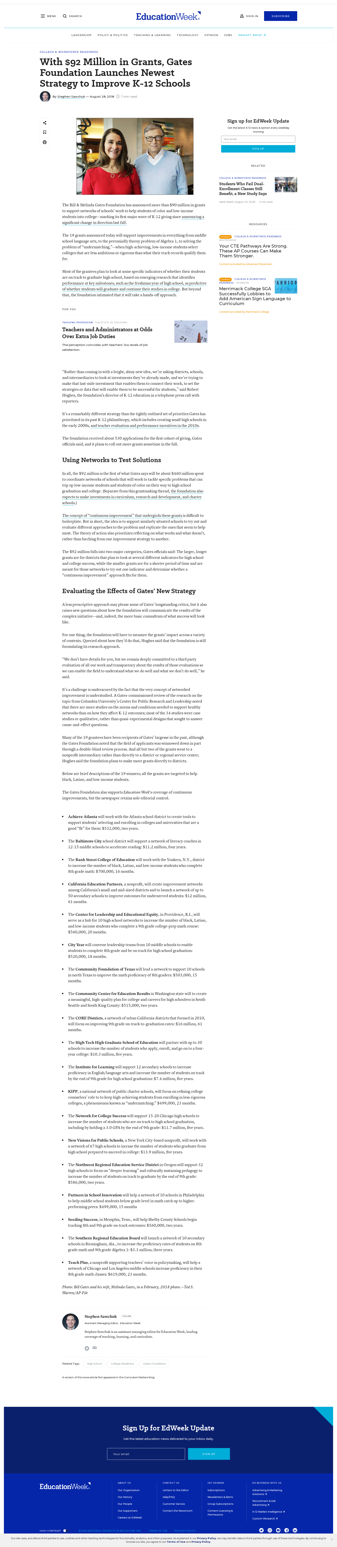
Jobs (228, 35)
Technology (188, 35)
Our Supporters (127, 1510)
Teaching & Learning (152, 35)
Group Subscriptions (220, 1503)
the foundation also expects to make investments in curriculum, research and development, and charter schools (132, 496)
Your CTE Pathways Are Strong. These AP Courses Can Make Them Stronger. (253, 251)
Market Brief (250, 35)
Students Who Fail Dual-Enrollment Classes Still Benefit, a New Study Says (243, 188)
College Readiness (122, 1363)
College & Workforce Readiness (69, 51)
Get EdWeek (216, 1482)
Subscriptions (216, 1490)
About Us (124, 1482)
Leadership (81, 35)
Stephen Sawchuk (71, 96)
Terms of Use (158, 1530)
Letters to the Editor (176, 1490)
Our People (125, 1503)
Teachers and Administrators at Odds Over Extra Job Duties (107, 333)
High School (94, 1363)
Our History (125, 1497)
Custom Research (264, 1518)
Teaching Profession (77, 322)
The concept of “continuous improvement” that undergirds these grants (122, 515)
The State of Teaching (111, 322)
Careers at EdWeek (130, 1517)
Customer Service (174, 1503)
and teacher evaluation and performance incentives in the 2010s (145, 425)
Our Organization (129, 1490)
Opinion (211, 35)
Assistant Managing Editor (101, 1323)
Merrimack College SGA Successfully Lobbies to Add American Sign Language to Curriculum (255, 296)
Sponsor (242, 282)
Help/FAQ (169, 1497)
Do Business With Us (266, 1482)
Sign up (208, 1453)
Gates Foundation (154, 1363)
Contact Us (171, 1482)
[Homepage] (168, 16)
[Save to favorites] (44, 132)
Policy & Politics (113, 35)
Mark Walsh (226, 201)
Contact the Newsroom (177, 1510)
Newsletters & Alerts (220, 1497)
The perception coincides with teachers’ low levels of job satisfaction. (105, 347)
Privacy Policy (185, 1530)
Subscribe (281, 16)
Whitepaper (227, 240)
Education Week (130, 1323)
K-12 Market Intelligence (267, 1511)
